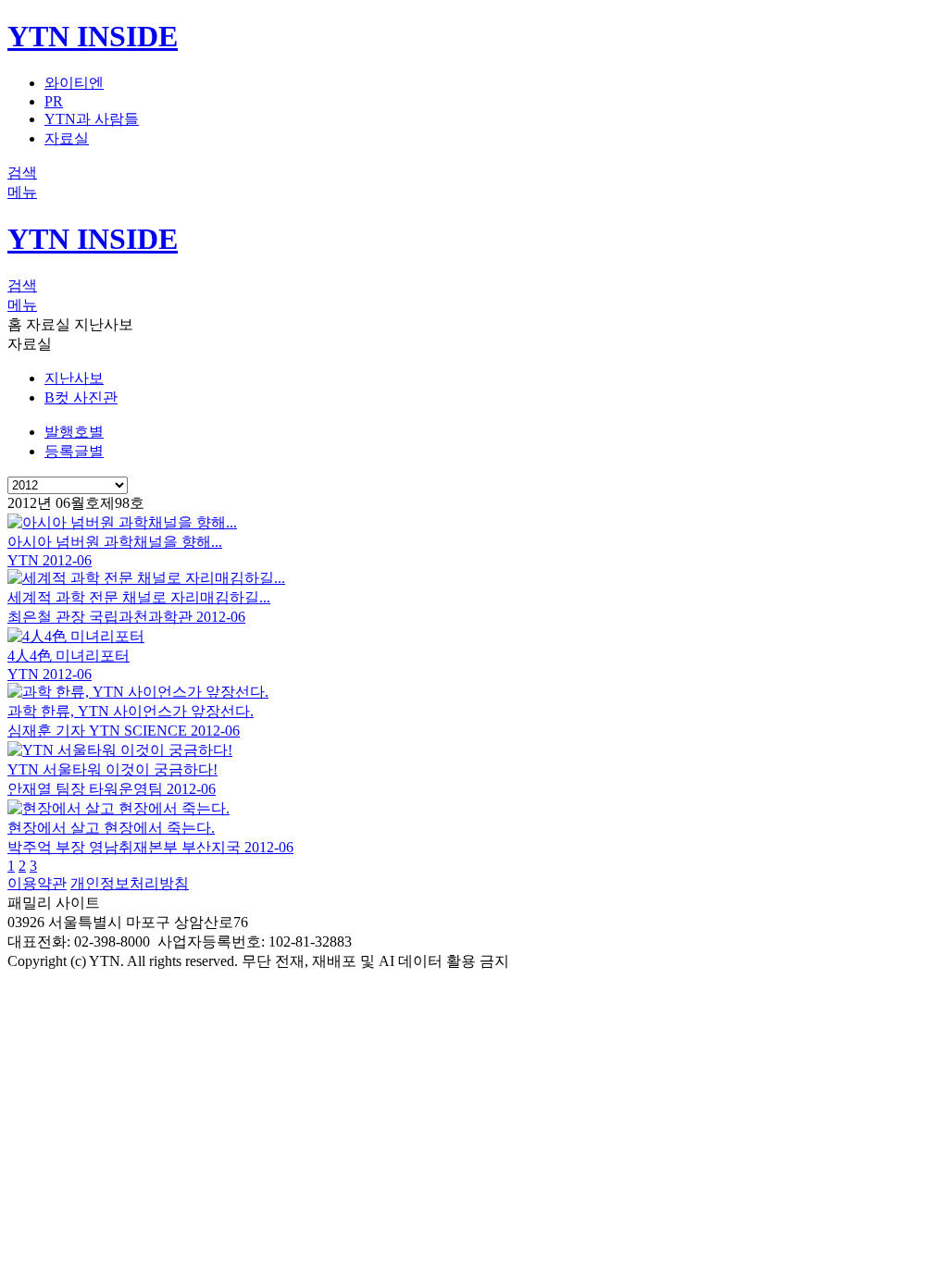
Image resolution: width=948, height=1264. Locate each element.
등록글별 (74, 451)
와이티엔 (74, 83)
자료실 (66, 138)
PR (53, 101)
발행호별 (74, 432)
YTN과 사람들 (91, 119)
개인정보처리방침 (129, 883)
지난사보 (74, 378)
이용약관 (37, 883)
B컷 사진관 (81, 397)
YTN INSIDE (92, 36)
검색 (22, 172)
